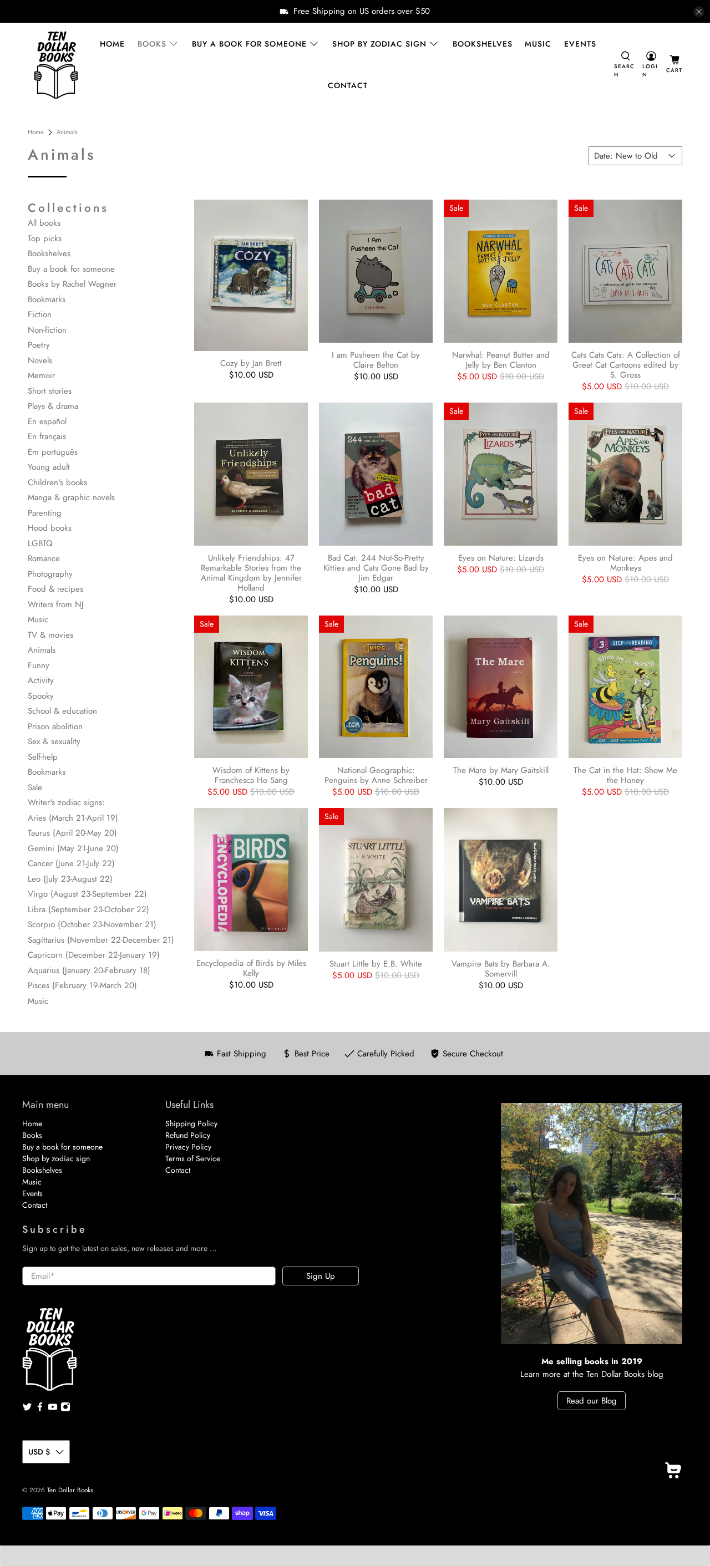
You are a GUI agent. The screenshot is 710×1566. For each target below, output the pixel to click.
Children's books (57, 482)
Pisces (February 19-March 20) (82, 985)
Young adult (49, 467)
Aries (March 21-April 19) (73, 818)
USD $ (39, 1451)
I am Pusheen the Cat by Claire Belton (376, 359)
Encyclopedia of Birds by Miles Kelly (251, 967)
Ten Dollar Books (70, 1490)
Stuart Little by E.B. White (375, 963)
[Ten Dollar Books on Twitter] (27, 1409)
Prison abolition (55, 726)
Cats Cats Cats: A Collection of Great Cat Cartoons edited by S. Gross (625, 364)
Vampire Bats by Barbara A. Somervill (501, 968)
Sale (35, 787)
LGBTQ (40, 543)
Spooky (41, 696)
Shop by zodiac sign (379, 43)
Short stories (50, 391)
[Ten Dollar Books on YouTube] (53, 1409)
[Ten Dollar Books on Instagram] (65, 1409)
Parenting (45, 513)
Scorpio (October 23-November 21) (92, 924)
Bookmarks (46, 299)
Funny (38, 665)
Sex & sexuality (54, 741)
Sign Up (320, 1276)
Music (538, 43)
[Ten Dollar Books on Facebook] (40, 1409)
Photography (50, 574)
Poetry (39, 345)
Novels (40, 360)
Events (580, 43)
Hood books (50, 528)
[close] (698, 11)
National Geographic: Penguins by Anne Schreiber (376, 774)
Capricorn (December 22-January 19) (94, 955)
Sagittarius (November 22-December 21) (101, 940)
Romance (44, 558)
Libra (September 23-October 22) (88, 909)
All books (44, 223)
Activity (41, 680)
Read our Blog (591, 1401)
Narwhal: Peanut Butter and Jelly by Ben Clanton (501, 359)
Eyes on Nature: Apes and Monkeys (625, 562)
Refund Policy (187, 1135)
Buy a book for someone (249, 43)
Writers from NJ (56, 604)
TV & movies (50, 635)
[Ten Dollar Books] (56, 65)
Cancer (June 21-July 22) (71, 863)
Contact (348, 85)
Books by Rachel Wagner (72, 284)
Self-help (43, 757)
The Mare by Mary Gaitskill (501, 769)
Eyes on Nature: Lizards (501, 557)
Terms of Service (192, 1158)
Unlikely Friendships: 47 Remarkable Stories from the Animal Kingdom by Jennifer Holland (251, 572)
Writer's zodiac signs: (66, 802)
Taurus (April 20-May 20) (72, 833)
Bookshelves (483, 43)
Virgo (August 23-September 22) (87, 894)
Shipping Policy (191, 1123)
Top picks (45, 238)
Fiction (40, 314)
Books (152, 43)
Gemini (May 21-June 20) (73, 848)
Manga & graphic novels (71, 497)
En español (47, 421)
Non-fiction (47, 330)
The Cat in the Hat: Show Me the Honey (625, 774)
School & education (62, 711)
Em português (53, 452)
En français (47, 436)
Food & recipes (55, 589)
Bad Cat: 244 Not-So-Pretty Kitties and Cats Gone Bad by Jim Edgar (376, 567)
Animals (67, 132)
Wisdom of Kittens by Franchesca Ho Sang (251, 774)
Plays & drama (53, 406)
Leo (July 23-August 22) (70, 879)
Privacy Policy (188, 1146)
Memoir (41, 375)
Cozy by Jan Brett (251, 362)
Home (112, 43)
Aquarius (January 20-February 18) (89, 970)
